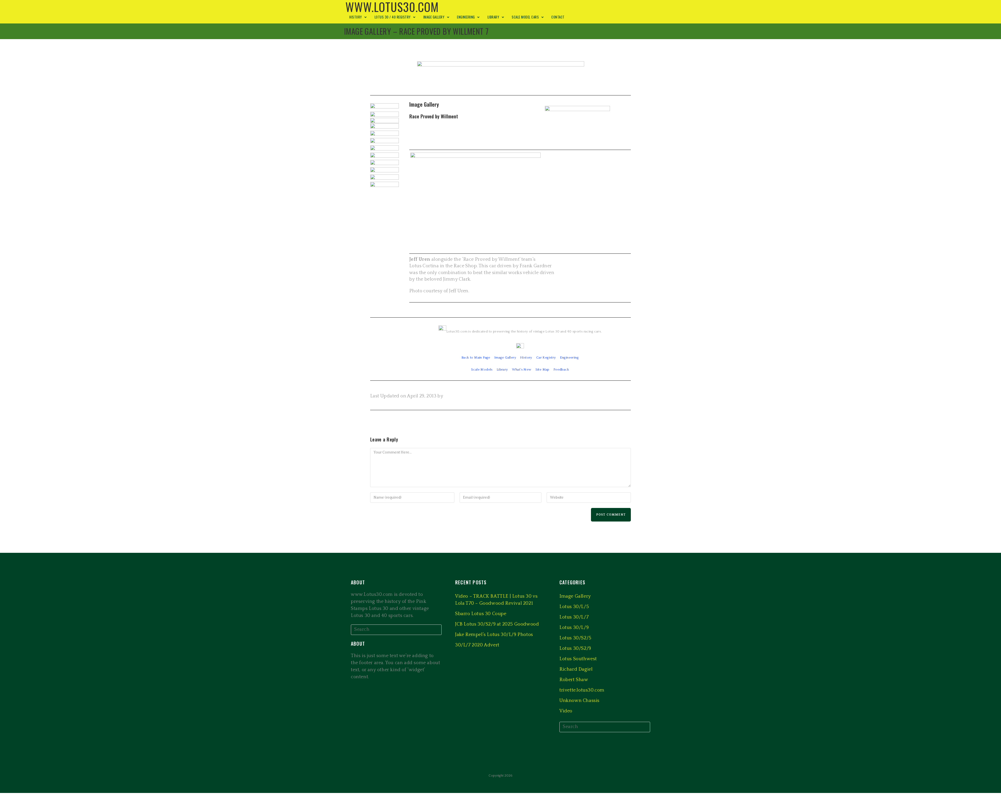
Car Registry (546, 357)
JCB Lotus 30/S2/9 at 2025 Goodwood (497, 624)
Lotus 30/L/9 (574, 627)
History (526, 357)
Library (502, 369)
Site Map (542, 369)
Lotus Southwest (578, 659)
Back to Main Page (475, 357)
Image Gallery (505, 357)
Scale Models (482, 369)
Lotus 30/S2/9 (575, 648)
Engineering (569, 357)
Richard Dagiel (576, 669)
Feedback (561, 369)
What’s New (522, 369)
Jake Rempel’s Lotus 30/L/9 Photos (494, 634)
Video (565, 711)
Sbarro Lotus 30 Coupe (480, 613)
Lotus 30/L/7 (574, 617)
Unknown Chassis (579, 700)
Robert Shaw (573, 679)
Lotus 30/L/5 (574, 606)
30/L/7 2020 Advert (477, 645)
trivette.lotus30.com (582, 690)
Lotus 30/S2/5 (575, 638)
